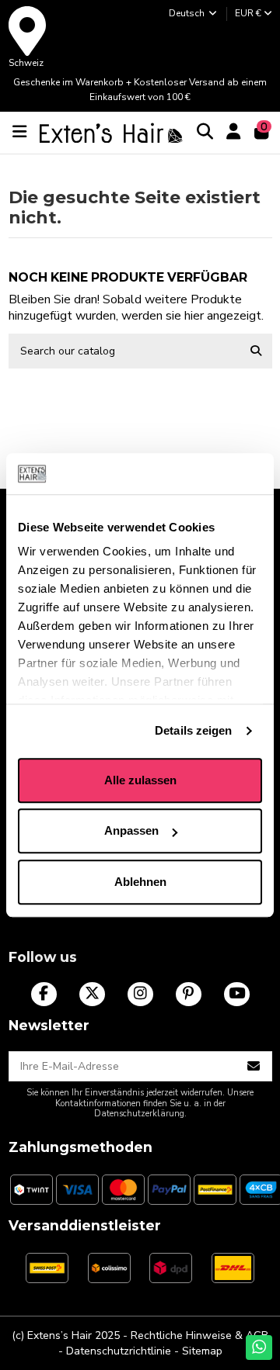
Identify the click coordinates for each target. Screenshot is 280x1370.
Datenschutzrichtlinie (118, 1351)
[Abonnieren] (253, 1066)
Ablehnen (140, 881)
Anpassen (131, 830)
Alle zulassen (140, 780)
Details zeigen (193, 730)
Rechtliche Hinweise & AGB (199, 1335)
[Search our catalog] (256, 351)
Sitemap (202, 1351)
